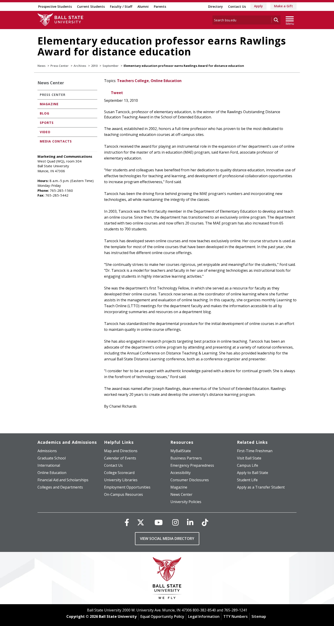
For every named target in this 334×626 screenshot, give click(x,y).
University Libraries (120, 479)
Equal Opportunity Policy (162, 616)
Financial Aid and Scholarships (62, 479)
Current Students (91, 6)
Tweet (117, 92)
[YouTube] (159, 522)
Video (45, 132)
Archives (80, 66)
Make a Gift (283, 6)
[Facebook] (127, 522)
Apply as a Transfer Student (261, 487)
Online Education (166, 80)
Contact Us (237, 6)
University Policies (185, 501)
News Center (50, 82)
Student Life (247, 479)
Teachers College (133, 80)
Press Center (59, 66)
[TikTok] (205, 522)
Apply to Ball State (252, 472)
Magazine (49, 104)
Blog (44, 113)
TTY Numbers (235, 616)
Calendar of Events (120, 458)
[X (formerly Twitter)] (140, 522)
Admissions (47, 450)
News (41, 66)
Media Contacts (56, 141)
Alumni (143, 6)
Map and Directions (120, 450)
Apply (258, 6)
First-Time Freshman (254, 450)
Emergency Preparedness (192, 465)
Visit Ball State (249, 458)
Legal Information (203, 616)
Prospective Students (55, 6)
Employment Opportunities (127, 487)
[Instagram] (175, 522)
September (110, 66)
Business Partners (186, 458)
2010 (94, 66)
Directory (215, 6)
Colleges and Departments (60, 487)
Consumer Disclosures (189, 479)
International (48, 465)
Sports (47, 122)
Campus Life (247, 465)
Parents (160, 6)
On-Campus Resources (123, 494)
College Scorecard (119, 472)
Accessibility (180, 472)
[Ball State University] (167, 579)
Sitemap (259, 616)
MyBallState (180, 450)
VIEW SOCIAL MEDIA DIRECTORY (167, 538)
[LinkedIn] (190, 522)
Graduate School (51, 458)
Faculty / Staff (121, 6)
